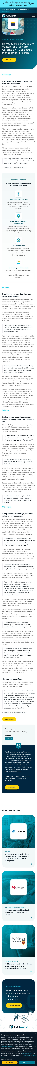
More (25, 5)
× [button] (35, 1033)
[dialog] (18, 1049)
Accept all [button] (9, 1062)
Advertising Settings (27, 1053)
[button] (18, 1059)
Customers (5, 39)
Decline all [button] (27, 1062)
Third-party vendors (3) (7, 1046)
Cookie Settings (27, 1055)
